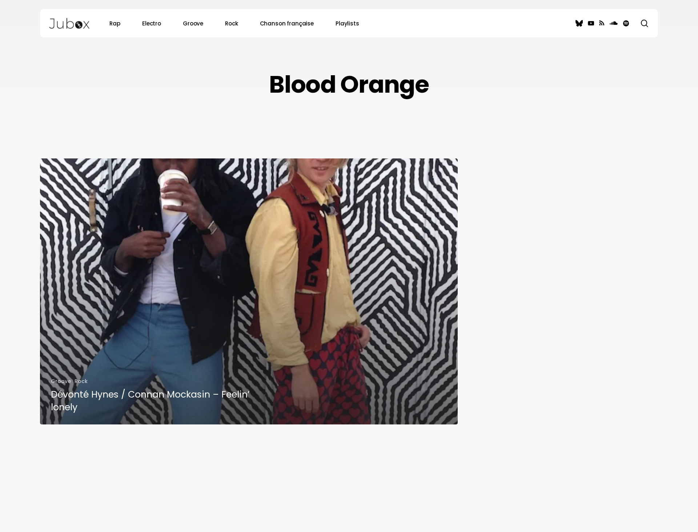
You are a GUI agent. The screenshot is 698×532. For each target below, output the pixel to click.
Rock (81, 381)
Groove (61, 381)
